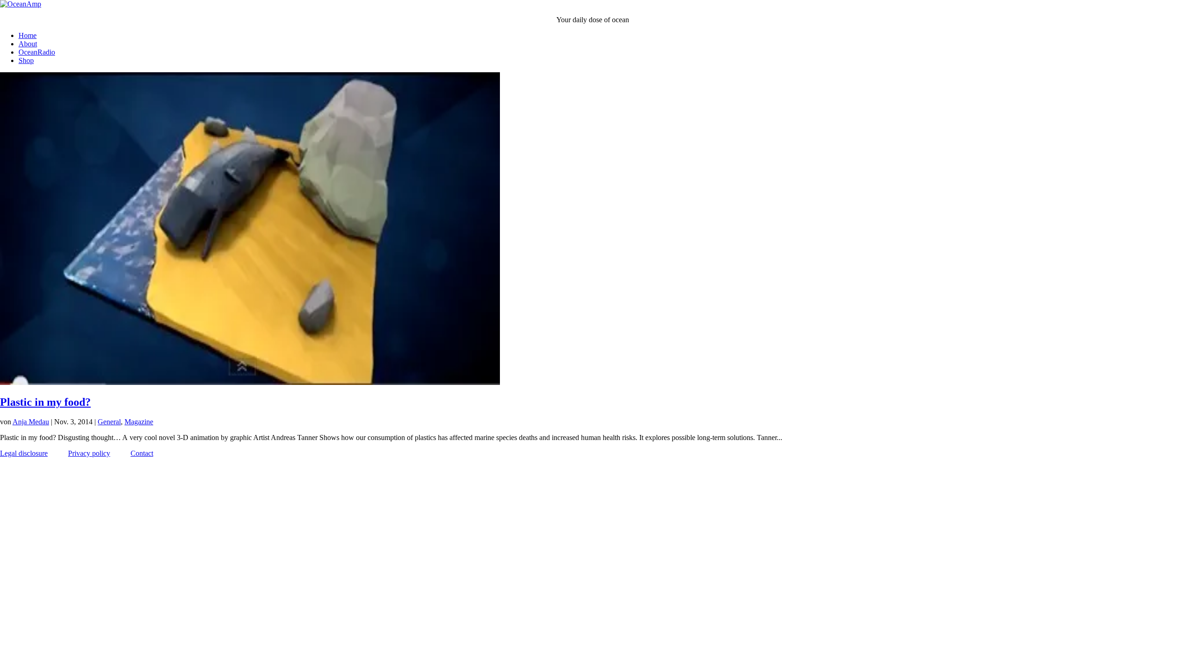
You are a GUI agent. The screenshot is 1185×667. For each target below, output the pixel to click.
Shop (26, 60)
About (28, 44)
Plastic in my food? (45, 402)
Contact (142, 453)
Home (28, 35)
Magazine (139, 422)
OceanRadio (37, 52)
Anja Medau (30, 422)
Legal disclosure (24, 453)
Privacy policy (89, 453)
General (109, 422)
